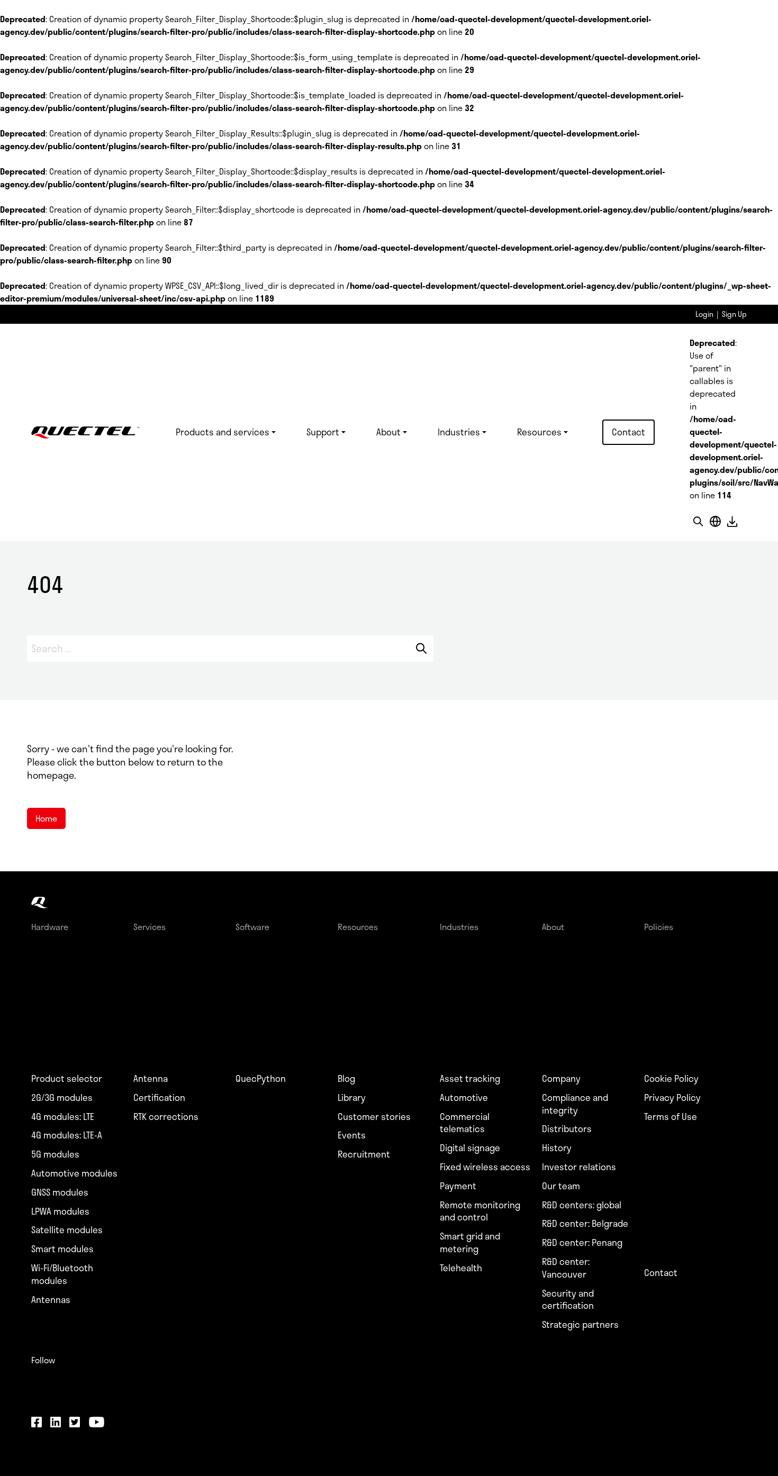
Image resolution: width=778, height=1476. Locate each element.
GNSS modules (59, 1192)
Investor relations (579, 1167)
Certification (159, 1097)
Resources (539, 432)
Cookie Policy (671, 1078)
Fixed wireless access (485, 1167)
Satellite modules (67, 1230)
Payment (458, 1186)
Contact (628, 432)
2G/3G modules (62, 1097)
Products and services (222, 432)
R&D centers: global (581, 1205)
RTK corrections (165, 1116)
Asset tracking (470, 1078)
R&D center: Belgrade (585, 1223)
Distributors (567, 1129)
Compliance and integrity (575, 1104)
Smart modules (62, 1249)
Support (322, 432)
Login (704, 314)
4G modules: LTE (62, 1116)
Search (421, 648)
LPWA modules (60, 1211)
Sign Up (734, 314)
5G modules (55, 1154)
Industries (459, 432)
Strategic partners (580, 1324)
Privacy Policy (672, 1097)
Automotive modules (74, 1173)
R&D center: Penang (582, 1242)
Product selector (66, 1078)
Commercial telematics (465, 1123)
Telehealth (461, 1268)
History (557, 1148)
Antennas (50, 1299)
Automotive (464, 1097)
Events (352, 1135)
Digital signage (470, 1148)
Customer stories (374, 1116)
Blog (346, 1078)
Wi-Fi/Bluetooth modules (62, 1274)
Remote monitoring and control (480, 1211)
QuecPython (261, 1078)
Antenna (150, 1078)
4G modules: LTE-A (66, 1135)
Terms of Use (670, 1116)
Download (731, 521)
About (388, 432)
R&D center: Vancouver (566, 1268)
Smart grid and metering (470, 1242)
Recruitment (364, 1154)
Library (352, 1097)
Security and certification (568, 1300)
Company (561, 1078)
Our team (561, 1186)
